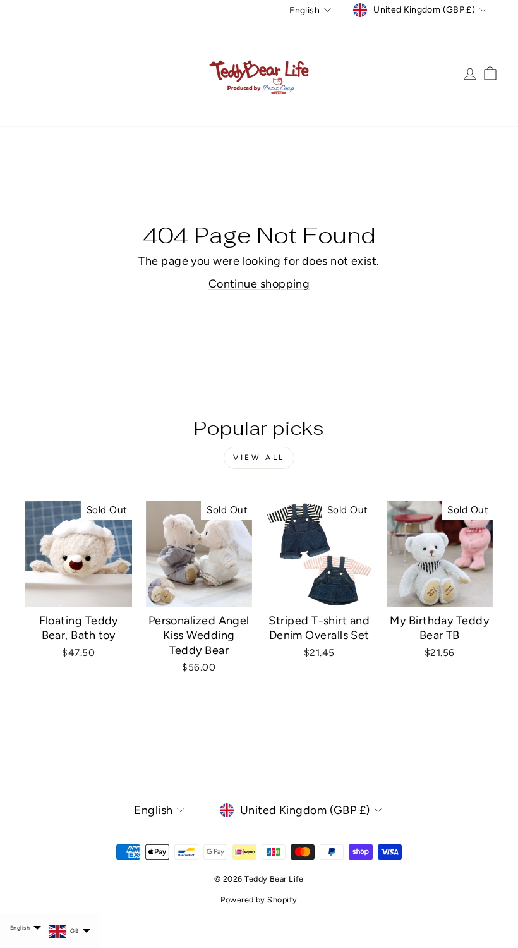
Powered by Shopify (258, 899)
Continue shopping (259, 284)
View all (259, 457)
